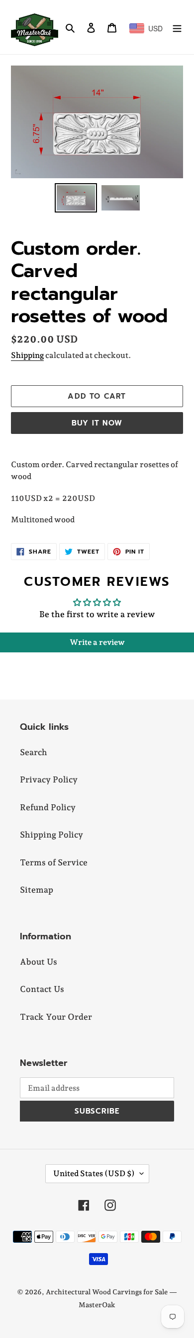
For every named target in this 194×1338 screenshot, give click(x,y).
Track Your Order (56, 1017)
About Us (38, 962)
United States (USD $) (94, 1173)
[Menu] (177, 27)
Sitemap (36, 890)
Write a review (97, 642)
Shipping (27, 355)
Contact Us (42, 989)
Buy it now (97, 423)
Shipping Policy (51, 835)
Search (33, 752)
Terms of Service (54, 862)
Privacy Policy (49, 779)
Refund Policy (48, 807)
